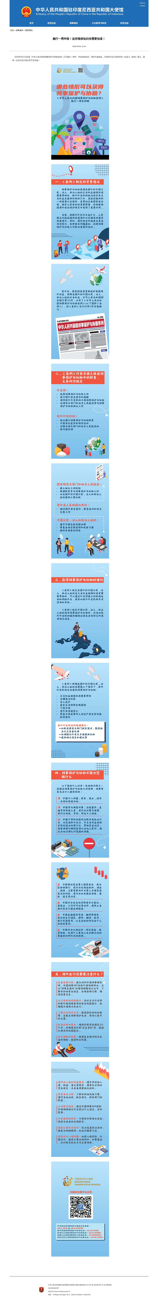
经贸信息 (124, 23)
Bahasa (142, 3)
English (142, 6)
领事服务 (74, 23)
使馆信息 (51, 23)
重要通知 (29, 30)
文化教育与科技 (99, 23)
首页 (31, 23)
